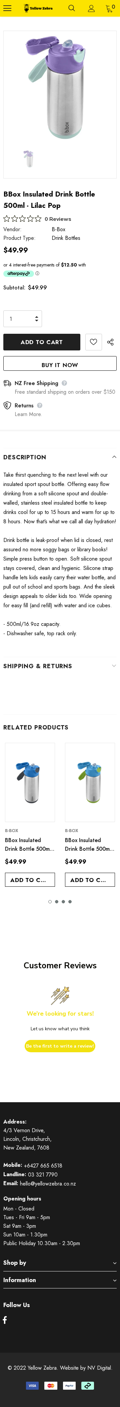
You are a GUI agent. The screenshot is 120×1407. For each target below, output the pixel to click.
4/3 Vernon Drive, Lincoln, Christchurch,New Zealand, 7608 (27, 1139)
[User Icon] (91, 8)
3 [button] (63, 901)
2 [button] (56, 901)
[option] (60, 87)
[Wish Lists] (93, 342)
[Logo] (37, 8)
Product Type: (19, 238)
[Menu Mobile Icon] (7, 8)
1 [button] (50, 901)
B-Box (58, 229)
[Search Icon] (71, 8)
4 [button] (70, 901)
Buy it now (60, 365)
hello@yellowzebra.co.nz (48, 1183)
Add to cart (31, 880)
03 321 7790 (43, 1174)
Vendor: (12, 229)
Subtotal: (14, 287)
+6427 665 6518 (43, 1166)
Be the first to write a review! (60, 1046)
